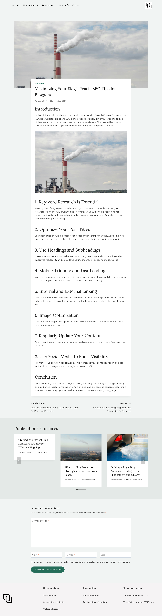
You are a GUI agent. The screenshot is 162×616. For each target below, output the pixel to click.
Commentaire (40, 520)
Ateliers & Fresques (51, 609)
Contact (76, 5)
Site (103, 555)
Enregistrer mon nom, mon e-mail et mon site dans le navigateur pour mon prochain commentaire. (82, 562)
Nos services (29, 5)
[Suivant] (143, 460)
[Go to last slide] (19, 460)
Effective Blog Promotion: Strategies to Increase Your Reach (81, 471)
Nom (35, 555)
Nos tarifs (64, 5)
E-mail (70, 555)
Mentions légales (91, 595)
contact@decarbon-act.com (136, 595)
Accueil (15, 5)
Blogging (40, 84)
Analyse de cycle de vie (53, 602)
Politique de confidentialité (95, 602)
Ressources (47, 5)
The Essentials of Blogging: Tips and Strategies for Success (111, 407)
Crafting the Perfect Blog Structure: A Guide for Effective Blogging (55, 407)
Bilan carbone (49, 595)
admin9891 (42, 101)
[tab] (77, 489)
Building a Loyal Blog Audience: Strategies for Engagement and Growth (125, 471)
